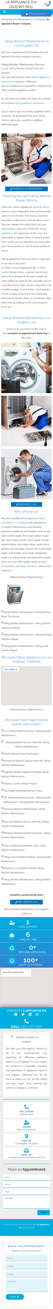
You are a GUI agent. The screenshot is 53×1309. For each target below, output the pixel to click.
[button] (4, 11)
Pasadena (9, 566)
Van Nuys (32, 566)
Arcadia (47, 566)
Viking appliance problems (28, 103)
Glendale (21, 566)
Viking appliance (16, 246)
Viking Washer (17, 68)
